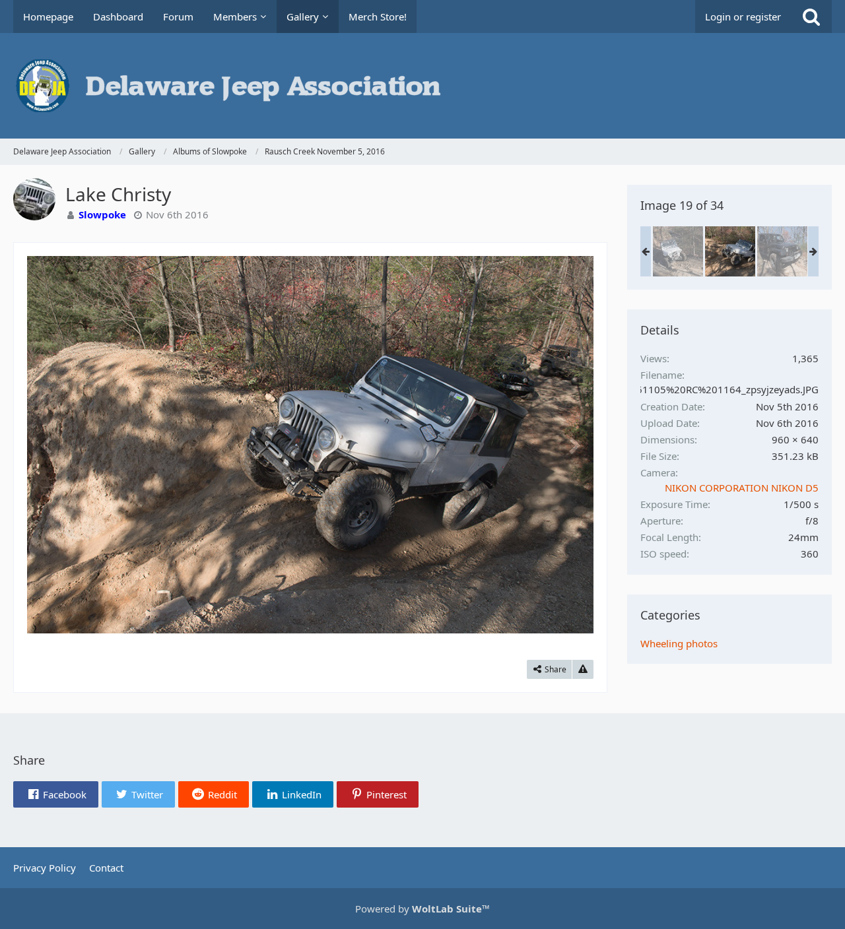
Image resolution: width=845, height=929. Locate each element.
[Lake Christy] (730, 251)
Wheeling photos (679, 643)
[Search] (811, 16)
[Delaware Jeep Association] (422, 86)
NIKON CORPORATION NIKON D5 (742, 487)
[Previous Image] (47, 445)
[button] (55, 794)
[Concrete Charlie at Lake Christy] (782, 251)
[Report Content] (582, 670)
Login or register (743, 16)
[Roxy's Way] (678, 251)
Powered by (422, 908)
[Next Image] (573, 445)
